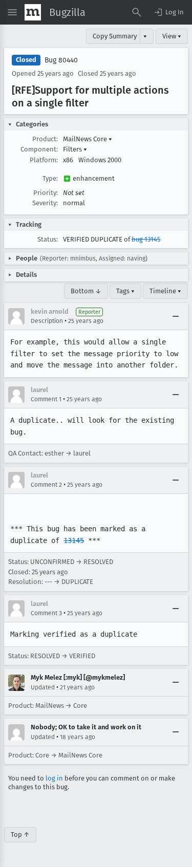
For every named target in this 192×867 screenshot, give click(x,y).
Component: (39, 149)
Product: (45, 139)
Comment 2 (46, 484)
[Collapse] (175, 316)
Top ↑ (20, 834)
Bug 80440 (61, 60)
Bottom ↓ (86, 291)
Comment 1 (46, 399)
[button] (168, 12)
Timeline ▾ (165, 291)
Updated (43, 687)
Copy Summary (115, 36)
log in (54, 778)
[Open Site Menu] (12, 12)
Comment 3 (46, 613)
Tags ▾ (125, 291)
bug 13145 (146, 239)
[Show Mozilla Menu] (33, 12)
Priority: (45, 193)
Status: (47, 239)
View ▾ (171, 36)
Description (47, 320)
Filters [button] (75, 149)
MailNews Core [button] (87, 139)
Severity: (45, 203)
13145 (73, 540)
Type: (50, 178)
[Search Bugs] (137, 12)
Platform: (44, 160)
